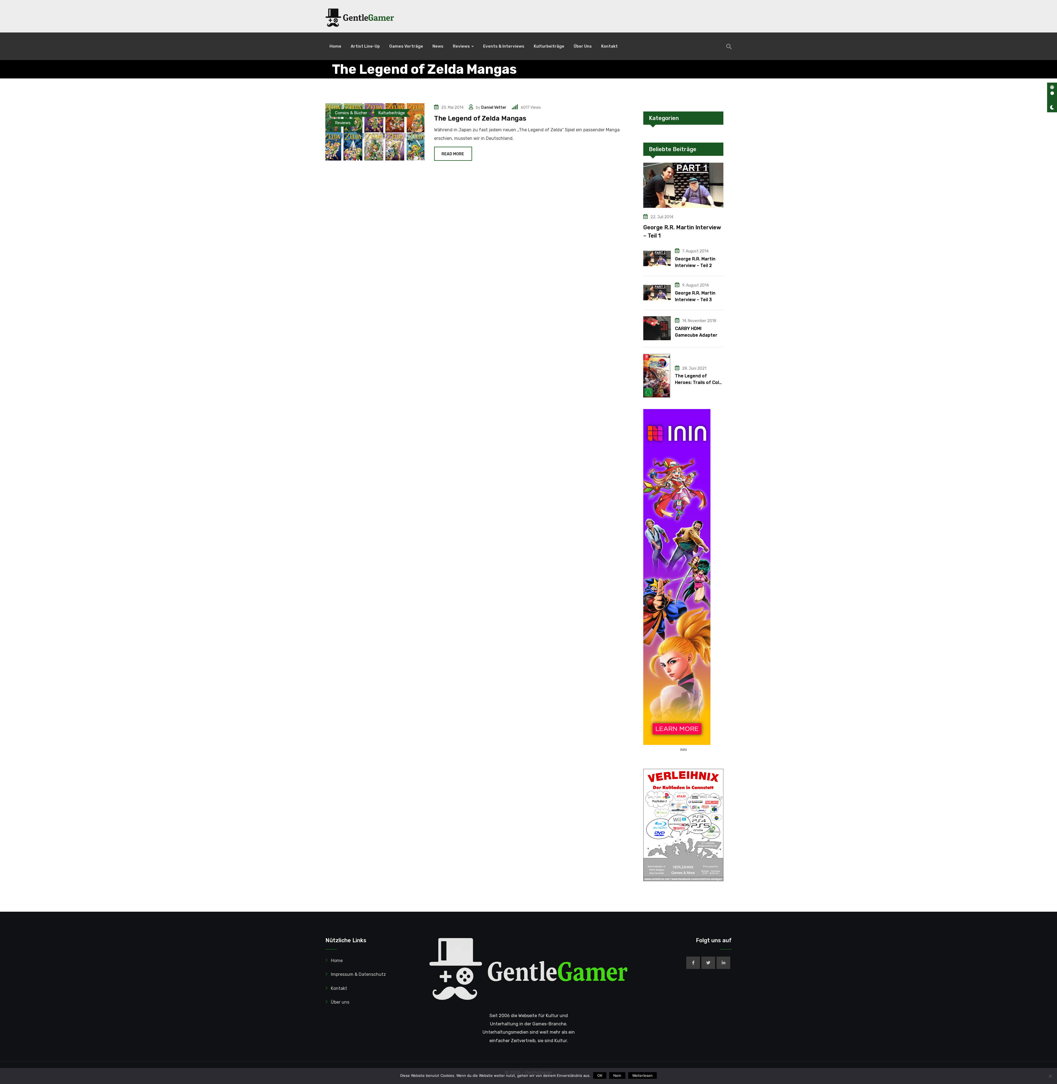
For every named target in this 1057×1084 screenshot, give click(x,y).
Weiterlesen (642, 1075)
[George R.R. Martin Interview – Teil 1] (683, 185)
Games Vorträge (406, 46)
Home (335, 46)
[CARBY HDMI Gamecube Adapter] (657, 328)
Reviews (461, 46)
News (437, 46)
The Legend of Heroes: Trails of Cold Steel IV (698, 382)
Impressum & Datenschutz (358, 974)
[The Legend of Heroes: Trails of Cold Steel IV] (657, 375)
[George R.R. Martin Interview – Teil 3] (657, 292)
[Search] (729, 46)
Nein (617, 1075)
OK (599, 1075)
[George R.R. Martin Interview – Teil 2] (657, 258)
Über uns (583, 46)
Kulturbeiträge (549, 46)
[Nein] (1050, 1076)
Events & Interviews (503, 46)
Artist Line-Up (365, 46)
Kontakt (609, 46)
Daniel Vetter (493, 107)
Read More (453, 154)
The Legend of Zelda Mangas (480, 118)
